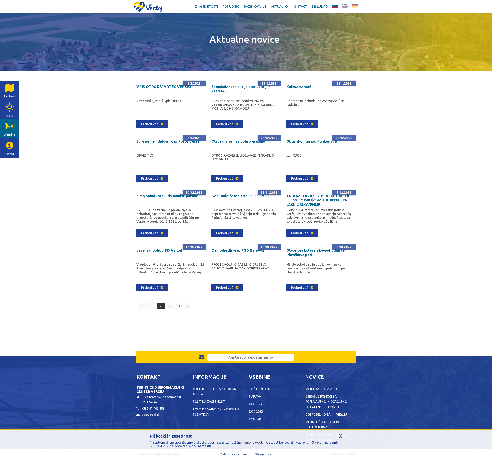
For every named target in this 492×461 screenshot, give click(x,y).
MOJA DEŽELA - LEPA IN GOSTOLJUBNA (322, 424)
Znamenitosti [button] (206, 6)
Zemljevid (320, 6)
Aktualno (9, 134)
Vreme (10, 115)
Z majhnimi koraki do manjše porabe (167, 196)
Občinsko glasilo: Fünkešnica (311, 141)
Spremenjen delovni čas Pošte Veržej (168, 141)
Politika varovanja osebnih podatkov (216, 412)
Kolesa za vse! (298, 87)
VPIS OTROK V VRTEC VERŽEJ (163, 87)
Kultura (256, 404)
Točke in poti (259, 389)
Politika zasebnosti (209, 401)
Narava (255, 396)
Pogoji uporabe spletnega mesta (214, 391)
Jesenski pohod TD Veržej (159, 250)
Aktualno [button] (279, 6)
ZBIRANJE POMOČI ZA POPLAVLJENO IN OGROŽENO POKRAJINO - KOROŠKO (326, 402)
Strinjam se (263, 454)
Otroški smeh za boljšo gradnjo (238, 141)
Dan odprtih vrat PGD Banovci (237, 250)
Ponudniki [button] (231, 6)
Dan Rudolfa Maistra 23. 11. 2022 (240, 196)
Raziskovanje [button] (255, 6)
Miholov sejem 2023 (321, 389)
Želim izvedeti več (234, 454)
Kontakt (299, 6)
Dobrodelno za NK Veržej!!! (327, 414)
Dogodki (256, 411)
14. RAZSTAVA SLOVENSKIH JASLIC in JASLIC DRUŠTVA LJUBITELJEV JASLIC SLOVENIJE (318, 200)
